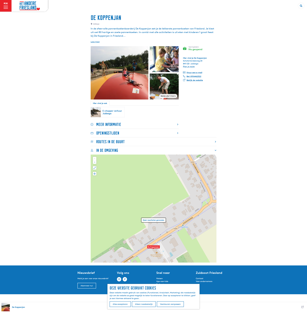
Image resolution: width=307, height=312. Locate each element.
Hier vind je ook (100, 103)
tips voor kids (162, 281)
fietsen (159, 278)
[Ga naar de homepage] (30, 6)
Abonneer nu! (87, 286)
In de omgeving (107, 150)
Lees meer (95, 42)
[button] (153, 248)
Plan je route (189, 66)
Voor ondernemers (204, 281)
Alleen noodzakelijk (144, 304)
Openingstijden (107, 133)
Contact (199, 278)
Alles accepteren (120, 304)
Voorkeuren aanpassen (170, 304)
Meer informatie (108, 124)
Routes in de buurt (110, 141)
